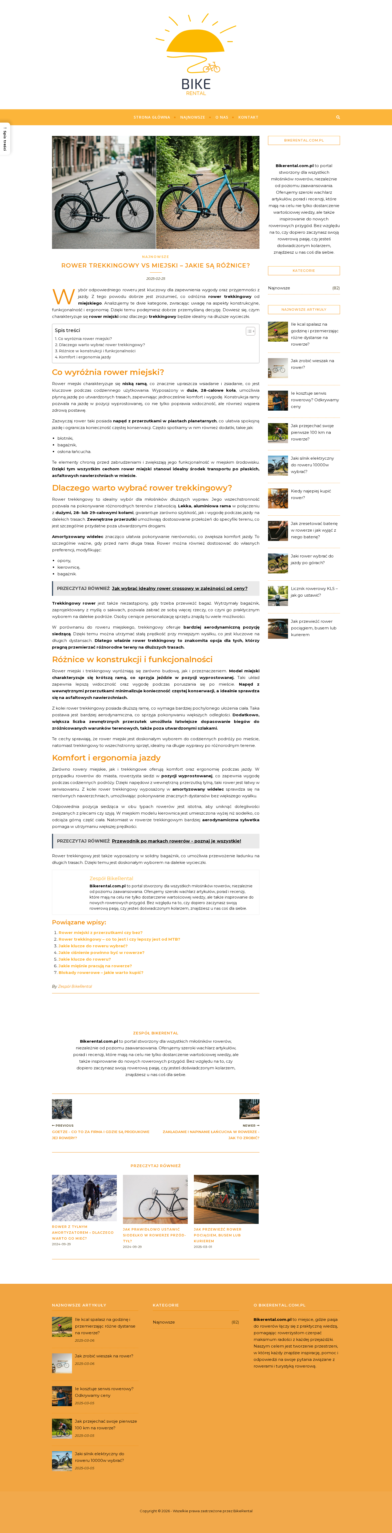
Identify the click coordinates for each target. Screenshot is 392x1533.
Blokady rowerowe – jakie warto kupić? (101, 972)
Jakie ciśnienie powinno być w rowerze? (102, 952)
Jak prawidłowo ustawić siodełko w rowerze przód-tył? (154, 1235)
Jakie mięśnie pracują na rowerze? (95, 965)
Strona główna (152, 117)
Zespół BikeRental (75, 986)
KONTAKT (248, 117)
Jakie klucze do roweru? (85, 959)
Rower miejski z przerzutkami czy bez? (101, 932)
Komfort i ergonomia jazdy (85, 357)
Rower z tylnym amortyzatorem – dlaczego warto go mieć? (83, 1232)
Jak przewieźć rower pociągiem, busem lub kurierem (218, 1235)
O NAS (221, 117)
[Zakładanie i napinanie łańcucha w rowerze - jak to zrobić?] (249, 1109)
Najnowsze (192, 117)
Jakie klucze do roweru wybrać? (93, 945)
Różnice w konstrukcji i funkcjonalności (97, 351)
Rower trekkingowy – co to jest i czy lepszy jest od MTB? (119, 939)
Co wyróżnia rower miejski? (85, 338)
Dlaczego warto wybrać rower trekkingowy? (102, 344)
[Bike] (196, 51)
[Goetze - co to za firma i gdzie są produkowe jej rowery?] (62, 1109)
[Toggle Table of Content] (248, 331)
